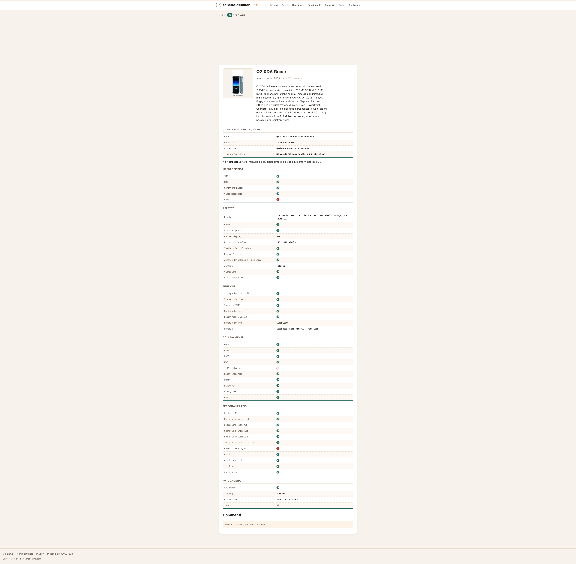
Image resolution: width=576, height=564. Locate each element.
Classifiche (298, 5)
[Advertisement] (288, 41)
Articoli (274, 5)
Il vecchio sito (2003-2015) (60, 553)
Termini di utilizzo (24, 553)
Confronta (354, 5)
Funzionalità (314, 5)
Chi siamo (8, 553)
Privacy (40, 553)
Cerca (342, 5)
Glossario (330, 5)
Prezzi (285, 5)
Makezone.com (33, 559)
